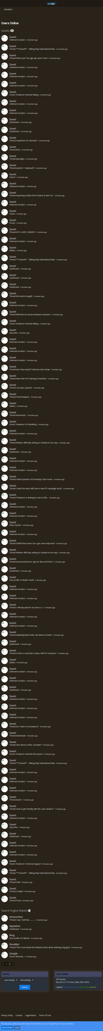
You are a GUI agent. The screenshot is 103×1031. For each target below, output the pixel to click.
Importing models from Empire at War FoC (34, 195)
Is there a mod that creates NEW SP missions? (36, 653)
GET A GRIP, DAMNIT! (25, 232)
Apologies (20, 159)
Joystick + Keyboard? (25, 168)
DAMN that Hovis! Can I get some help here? (35, 543)
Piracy (18, 900)
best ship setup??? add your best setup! (33, 369)
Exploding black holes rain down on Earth (34, 635)
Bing (12, 935)
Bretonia (19, 956)
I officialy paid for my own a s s (29, 607)
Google (13, 953)
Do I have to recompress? (27, 726)
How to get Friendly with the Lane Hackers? (35, 809)
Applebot (14, 926)
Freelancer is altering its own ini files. (32, 497)
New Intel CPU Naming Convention (31, 378)
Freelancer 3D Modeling (26, 424)
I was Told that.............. (25, 920)
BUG (18, 149)
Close (17, 1027)
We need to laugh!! (24, 296)
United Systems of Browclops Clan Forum (34, 479)
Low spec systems (24, 387)
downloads (21, 735)
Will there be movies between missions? (33, 314)
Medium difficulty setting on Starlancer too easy (37, 442)
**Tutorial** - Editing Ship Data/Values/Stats (35, 49)
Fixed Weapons (22, 397)
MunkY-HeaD (28, 580)
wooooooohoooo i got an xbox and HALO (34, 561)
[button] (3, 3)
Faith (18, 882)
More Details (7, 1027)
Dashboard (14, 122)
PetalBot (14, 944)
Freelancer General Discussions (29, 754)
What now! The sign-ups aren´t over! (31, 58)
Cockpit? (19, 891)
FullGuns (26, 938)
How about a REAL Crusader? (29, 745)
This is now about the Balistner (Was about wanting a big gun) (43, 947)
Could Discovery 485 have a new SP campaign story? (39, 488)
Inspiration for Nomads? (26, 140)
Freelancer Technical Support (28, 864)
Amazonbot (16, 916)
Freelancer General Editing (27, 94)
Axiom (19, 799)
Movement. (21, 415)
